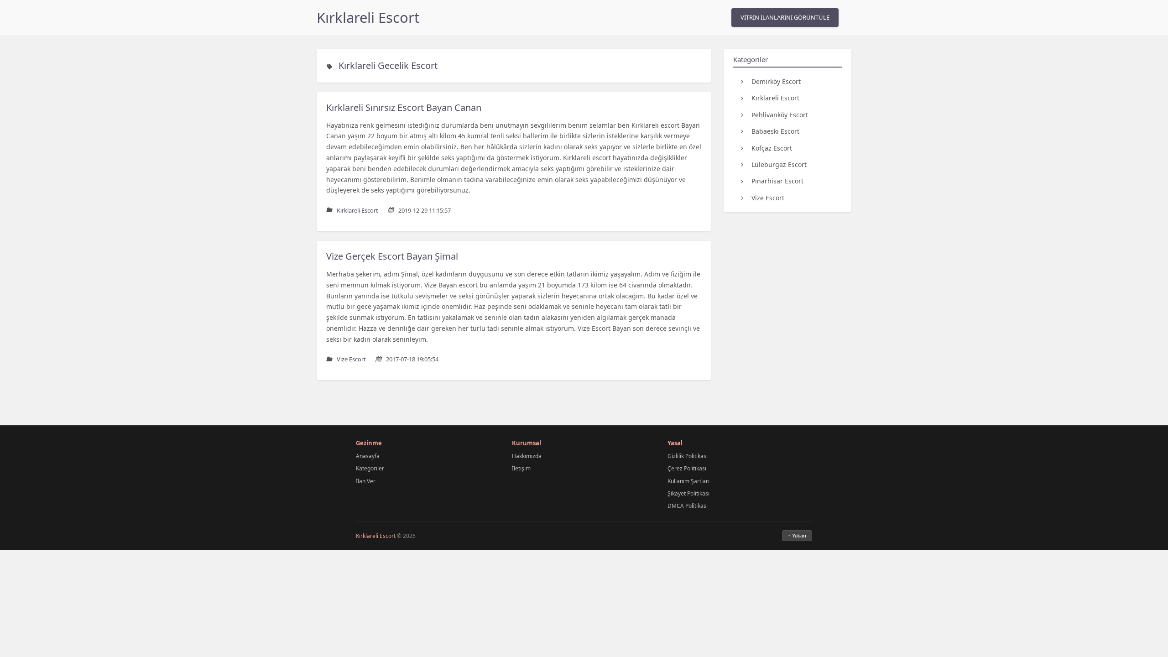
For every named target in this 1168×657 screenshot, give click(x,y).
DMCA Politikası (687, 506)
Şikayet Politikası (688, 493)
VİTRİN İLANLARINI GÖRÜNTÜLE (784, 17)
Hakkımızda (527, 456)
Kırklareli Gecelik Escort (388, 65)
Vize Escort (767, 197)
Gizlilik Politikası (687, 456)
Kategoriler (370, 468)
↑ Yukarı (797, 535)
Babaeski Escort (775, 131)
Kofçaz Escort (771, 148)
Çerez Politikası (686, 468)
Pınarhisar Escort (777, 181)
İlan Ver (365, 481)
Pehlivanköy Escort (779, 114)
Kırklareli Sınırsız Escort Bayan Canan (403, 107)
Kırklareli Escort (368, 17)
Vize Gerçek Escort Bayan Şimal (392, 256)
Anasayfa (368, 456)
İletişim (521, 468)
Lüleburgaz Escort (779, 164)
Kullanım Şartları (688, 481)
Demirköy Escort (776, 81)
